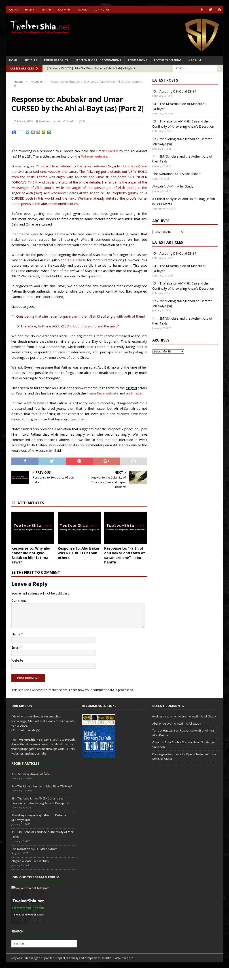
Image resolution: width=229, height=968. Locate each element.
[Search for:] (195, 68)
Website (17, 660)
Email (15, 647)
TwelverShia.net (29, 740)
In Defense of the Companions (98, 60)
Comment (18, 600)
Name (16, 634)
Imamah (46, 9)
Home (13, 60)
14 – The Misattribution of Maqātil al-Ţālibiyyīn (42, 786)
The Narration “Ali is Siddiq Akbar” (176, 174)
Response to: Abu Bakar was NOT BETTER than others (79, 553)
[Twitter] (210, 9)
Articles (30, 60)
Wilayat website (94, 156)
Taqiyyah (64, 9)
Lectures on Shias (167, 60)
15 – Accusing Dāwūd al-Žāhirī (174, 91)
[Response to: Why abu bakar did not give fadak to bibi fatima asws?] (32, 528)
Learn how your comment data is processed (101, 690)
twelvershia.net (49, 121)
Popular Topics (56, 60)
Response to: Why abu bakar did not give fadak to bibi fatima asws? (30, 555)
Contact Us (101, 9)
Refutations (137, 60)
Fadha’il (82, 9)
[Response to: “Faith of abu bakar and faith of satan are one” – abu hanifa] (125, 528)
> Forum (194, 60)
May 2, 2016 (25, 121)
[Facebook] (202, 9)
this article (77, 260)
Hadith (29, 9)
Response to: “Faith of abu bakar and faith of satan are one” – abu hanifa (124, 555)
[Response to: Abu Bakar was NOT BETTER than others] (79, 528)
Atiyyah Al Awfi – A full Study (172, 186)
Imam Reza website (103, 393)
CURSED (112, 151)
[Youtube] (219, 9)
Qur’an (13, 9)
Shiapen (137, 393)
